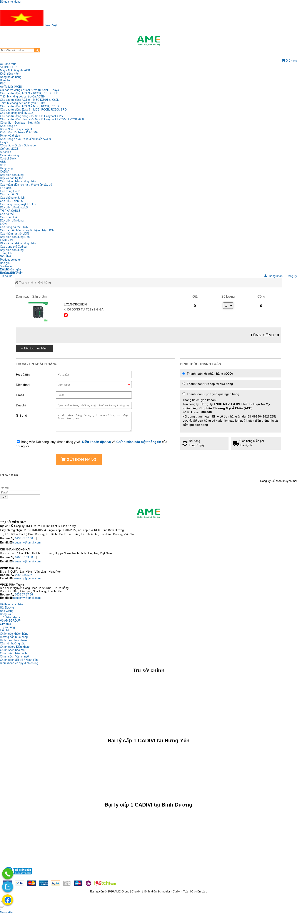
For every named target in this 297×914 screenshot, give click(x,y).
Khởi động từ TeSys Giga (83, 309)
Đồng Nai (6, 614)
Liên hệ (4, 269)
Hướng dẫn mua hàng (14, 637)
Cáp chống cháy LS (12, 197)
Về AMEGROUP (10, 620)
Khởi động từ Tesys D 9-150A (19, 132)
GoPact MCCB (9, 148)
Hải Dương (7, 607)
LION (3, 223)
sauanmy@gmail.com (27, 542)
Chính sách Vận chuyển (15, 656)
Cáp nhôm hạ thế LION (14, 233)
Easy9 (4, 142)
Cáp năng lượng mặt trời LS (18, 204)
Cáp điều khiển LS (11, 201)
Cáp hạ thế (7, 214)
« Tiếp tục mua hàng (34, 348)
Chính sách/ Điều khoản (15, 646)
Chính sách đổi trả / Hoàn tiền (19, 659)
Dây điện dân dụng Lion (15, 236)
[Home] (148, 41)
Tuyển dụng (7, 272)
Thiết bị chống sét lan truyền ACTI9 (22, 96)
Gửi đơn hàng (80, 459)
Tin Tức (5, 266)
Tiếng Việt (50, 25)
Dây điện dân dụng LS (14, 207)
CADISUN (6, 240)
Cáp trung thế (8, 217)
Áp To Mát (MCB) (11, 86)
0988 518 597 (23, 575)
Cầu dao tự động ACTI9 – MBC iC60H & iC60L (29, 99)
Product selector (10, 259)
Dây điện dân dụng (11, 174)
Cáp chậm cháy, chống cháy (18, 181)
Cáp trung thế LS (10, 191)
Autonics (5, 152)
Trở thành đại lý (10, 617)
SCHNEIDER (8, 67)
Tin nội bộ (6, 276)
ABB (3, 161)
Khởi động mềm (10, 73)
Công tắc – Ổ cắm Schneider (18, 145)
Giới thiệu (6, 256)
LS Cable (6, 188)
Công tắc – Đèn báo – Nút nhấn (20, 122)
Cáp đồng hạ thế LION (14, 227)
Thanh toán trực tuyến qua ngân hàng (230, 409)
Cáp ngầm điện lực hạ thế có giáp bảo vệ (26, 184)
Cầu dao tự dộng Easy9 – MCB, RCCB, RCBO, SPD (33, 109)
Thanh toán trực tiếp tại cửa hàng (209, 384)
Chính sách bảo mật (12, 650)
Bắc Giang (6, 610)
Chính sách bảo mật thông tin (138, 442)
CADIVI (5, 171)
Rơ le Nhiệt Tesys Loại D (16, 129)
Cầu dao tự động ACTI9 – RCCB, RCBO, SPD (29, 93)
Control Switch (9, 158)
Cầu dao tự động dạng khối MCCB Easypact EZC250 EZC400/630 (42, 119)
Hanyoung (6, 168)
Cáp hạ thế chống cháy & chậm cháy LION (27, 230)
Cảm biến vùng (9, 155)
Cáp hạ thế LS (9, 194)
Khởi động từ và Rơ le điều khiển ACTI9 (25, 139)
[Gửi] (1, 906)
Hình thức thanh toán (13, 640)
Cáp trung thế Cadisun (14, 246)
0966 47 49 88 (24, 557)
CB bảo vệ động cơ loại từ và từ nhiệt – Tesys (29, 90)
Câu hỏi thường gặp (12, 643)
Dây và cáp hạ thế (11, 178)
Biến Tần (5, 80)
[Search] (37, 50)
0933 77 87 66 (24, 538)
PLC (2, 83)
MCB (3, 165)
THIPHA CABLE (10, 210)
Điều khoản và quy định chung (19, 663)
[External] (38, 312)
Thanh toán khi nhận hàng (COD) (209, 373)
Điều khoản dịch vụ (96, 442)
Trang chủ (25, 282)
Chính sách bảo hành (13, 653)
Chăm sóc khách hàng (14, 633)
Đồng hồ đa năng (10, 77)
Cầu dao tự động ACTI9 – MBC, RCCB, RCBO (29, 106)
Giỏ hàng (44, 282)
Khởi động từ (8, 125)
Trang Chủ (6, 253)
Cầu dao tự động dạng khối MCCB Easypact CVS (31, 116)
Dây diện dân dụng (11, 220)
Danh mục (9, 63)
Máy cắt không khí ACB (15, 70)
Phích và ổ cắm (10, 135)
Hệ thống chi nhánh (12, 604)
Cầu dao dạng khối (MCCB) (17, 112)
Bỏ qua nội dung (10, 1)
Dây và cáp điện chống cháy (18, 243)
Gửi (4, 497)
